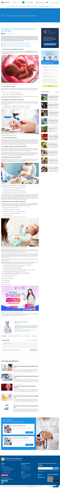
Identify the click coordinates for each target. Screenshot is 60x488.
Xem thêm (57, 91)
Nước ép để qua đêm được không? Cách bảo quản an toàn (53, 153)
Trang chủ (3, 15)
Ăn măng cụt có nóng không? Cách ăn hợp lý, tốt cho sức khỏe (53, 168)
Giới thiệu (12, 6)
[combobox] (50, 76)
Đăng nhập (57, 2)
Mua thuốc (51, 6)
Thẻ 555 (40, 6)
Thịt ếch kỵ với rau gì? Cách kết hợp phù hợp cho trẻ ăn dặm (53, 161)
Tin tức (36, 6)
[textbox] (50, 77)
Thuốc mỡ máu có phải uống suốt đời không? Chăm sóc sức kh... (53, 113)
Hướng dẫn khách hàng (23, 6)
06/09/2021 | (16, 44)
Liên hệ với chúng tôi (50, 44)
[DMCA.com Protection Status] (4, 481)
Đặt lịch (29, 432)
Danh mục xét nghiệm (45, 6)
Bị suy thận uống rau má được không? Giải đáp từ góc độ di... (53, 145)
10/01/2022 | (16, 43)
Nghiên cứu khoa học (31, 6)
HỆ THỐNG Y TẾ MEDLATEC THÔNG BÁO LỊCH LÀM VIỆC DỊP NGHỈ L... (53, 137)
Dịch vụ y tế (17, 6)
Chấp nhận (55, 486)
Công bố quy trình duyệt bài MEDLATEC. (23, 331)
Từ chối (51, 486)
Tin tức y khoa (8, 15)
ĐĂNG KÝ (55, 468)
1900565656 (4, 466)
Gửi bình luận (33, 350)
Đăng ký (52, 2)
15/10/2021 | (16, 46)
